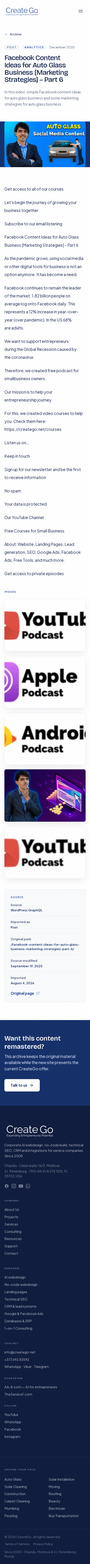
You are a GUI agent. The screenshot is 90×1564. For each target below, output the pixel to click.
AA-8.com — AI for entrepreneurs (30, 1387)
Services (11, 1224)
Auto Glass (13, 1479)
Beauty (54, 1501)
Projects (11, 1217)
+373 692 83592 (16, 1359)
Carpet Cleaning (17, 1501)
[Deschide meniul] (81, 11)
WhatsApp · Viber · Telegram (26, 1366)
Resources (13, 1238)
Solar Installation (62, 1479)
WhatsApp (12, 1422)
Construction (15, 1494)
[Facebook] (6, 1186)
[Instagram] (14, 1186)
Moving (54, 1486)
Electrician (57, 1508)
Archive (16, 34)
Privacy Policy (43, 1544)
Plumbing (11, 1508)
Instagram (12, 1436)
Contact (11, 1253)
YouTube (11, 1414)
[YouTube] (21, 1186)
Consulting (12, 1231)
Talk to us (19, 1085)
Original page (22, 993)
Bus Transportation (64, 1516)
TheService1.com (18, 1394)
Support (11, 1246)
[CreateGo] (21, 11)
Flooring (10, 1516)
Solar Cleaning (15, 1486)
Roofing (55, 1494)
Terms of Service (17, 1544)
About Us (11, 1209)
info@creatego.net (19, 1352)
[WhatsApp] (28, 1186)
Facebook (12, 1429)
